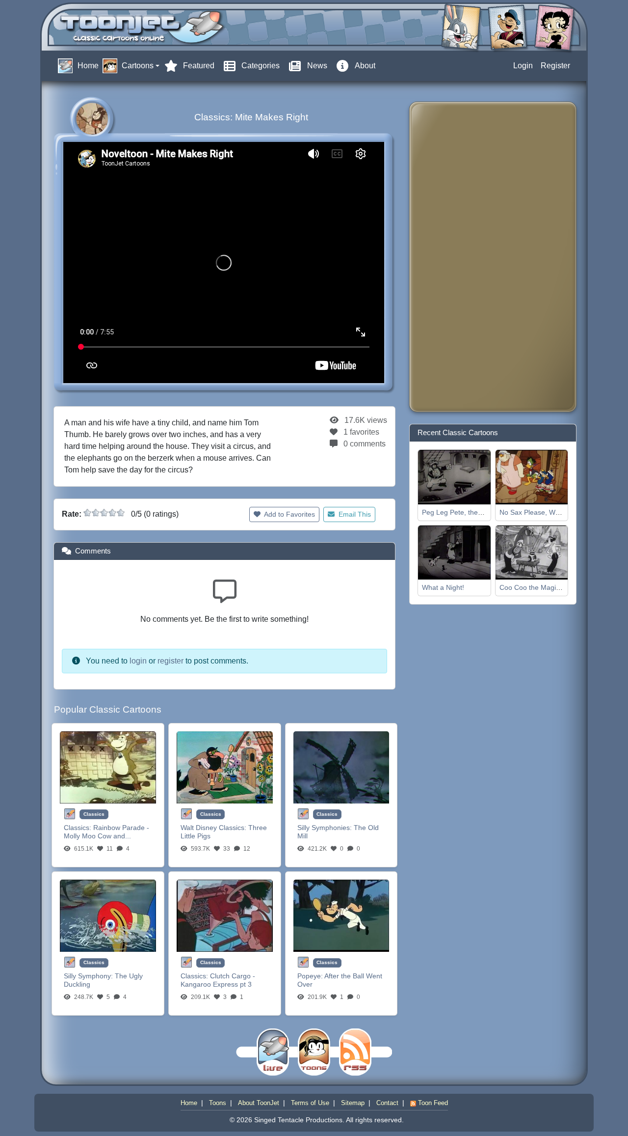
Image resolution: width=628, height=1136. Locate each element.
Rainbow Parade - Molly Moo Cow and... (106, 832)
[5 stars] (121, 513)
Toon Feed (432, 1103)
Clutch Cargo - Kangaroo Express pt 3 (218, 980)
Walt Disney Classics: (214, 827)
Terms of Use (310, 1103)
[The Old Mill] (341, 767)
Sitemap (353, 1103)
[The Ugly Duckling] (108, 915)
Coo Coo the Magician (534, 587)
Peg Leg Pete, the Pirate (460, 512)
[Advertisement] (456, 257)
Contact (387, 1103)
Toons (217, 1103)
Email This (354, 514)
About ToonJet (258, 1103)
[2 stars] (96, 513)
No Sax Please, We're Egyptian (547, 512)
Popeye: (310, 976)
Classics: (78, 827)
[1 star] (87, 513)
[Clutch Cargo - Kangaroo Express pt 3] (225, 915)
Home (189, 1103)
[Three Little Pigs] (225, 767)
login (138, 661)
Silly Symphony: (89, 976)
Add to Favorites (288, 514)
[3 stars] (104, 513)
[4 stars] (112, 513)
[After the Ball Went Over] (341, 915)
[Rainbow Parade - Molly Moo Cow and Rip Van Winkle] (108, 767)
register (170, 661)
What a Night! (443, 587)
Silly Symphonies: (325, 827)
